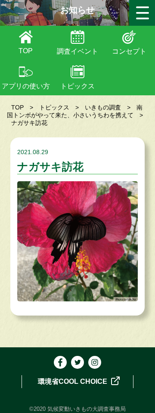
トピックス (77, 86)
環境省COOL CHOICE (73, 381)
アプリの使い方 (26, 86)
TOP (26, 51)
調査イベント (77, 51)
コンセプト (129, 51)
